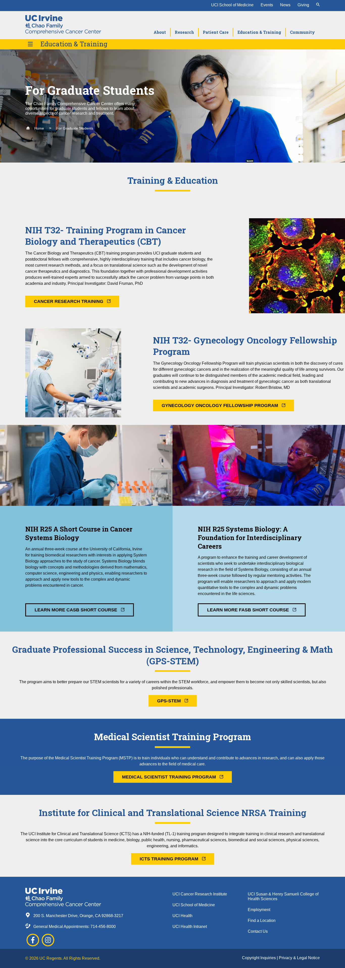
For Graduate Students (74, 128)
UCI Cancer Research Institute (200, 894)
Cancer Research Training (69, 301)
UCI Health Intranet (190, 926)
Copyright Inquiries (259, 958)
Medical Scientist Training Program (169, 776)
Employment (259, 910)
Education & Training (73, 44)
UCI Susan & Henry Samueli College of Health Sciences (283, 896)
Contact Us (258, 931)
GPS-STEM (169, 700)
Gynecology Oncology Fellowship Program (220, 405)
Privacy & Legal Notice (299, 958)
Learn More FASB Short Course (248, 609)
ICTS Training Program (170, 858)
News (285, 5)
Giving (303, 5)
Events (267, 5)
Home (38, 128)
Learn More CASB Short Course (76, 609)
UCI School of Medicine (232, 5)
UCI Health (182, 916)
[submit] (318, 5)
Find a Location (262, 920)
